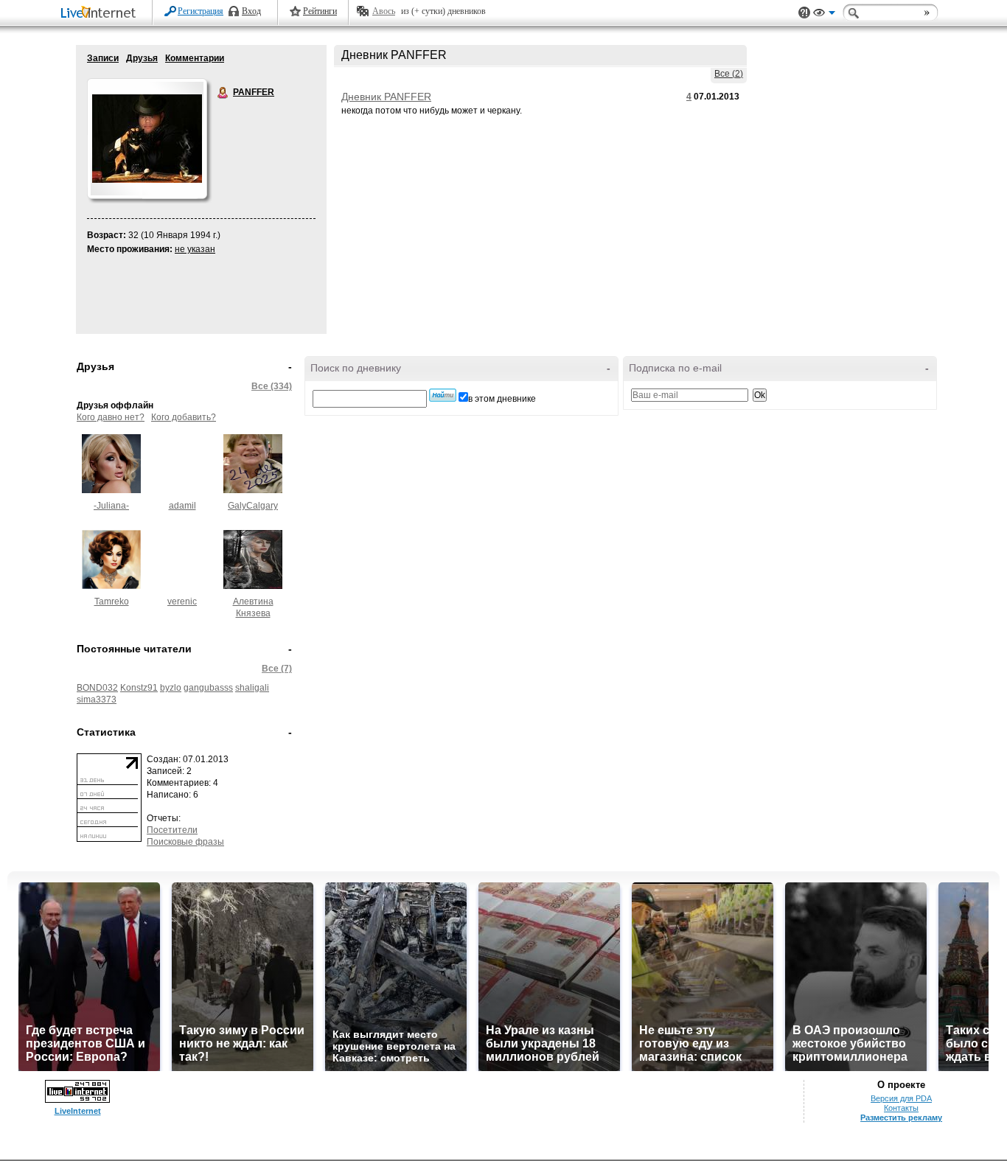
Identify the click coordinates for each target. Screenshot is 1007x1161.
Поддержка (804, 13)
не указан (195, 249)
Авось (383, 11)
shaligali (252, 688)
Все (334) (271, 386)
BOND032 (97, 688)
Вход (251, 11)
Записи (103, 58)
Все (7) (277, 668)
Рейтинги (320, 11)
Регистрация (200, 11)
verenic (182, 601)
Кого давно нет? (110, 417)
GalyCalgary (253, 506)
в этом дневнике (502, 399)
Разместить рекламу (901, 1117)
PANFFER (223, 93)
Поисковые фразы (185, 842)
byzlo (170, 688)
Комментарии (194, 58)
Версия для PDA (901, 1098)
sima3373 (96, 699)
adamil (182, 506)
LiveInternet (101, 13)
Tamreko (111, 601)
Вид (824, 15)
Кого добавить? (183, 417)
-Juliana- (111, 506)
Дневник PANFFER (386, 96)
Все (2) (728, 74)
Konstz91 (139, 688)
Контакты (901, 1108)
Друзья (142, 58)
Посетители (172, 830)
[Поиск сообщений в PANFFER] (442, 395)
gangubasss (208, 688)
